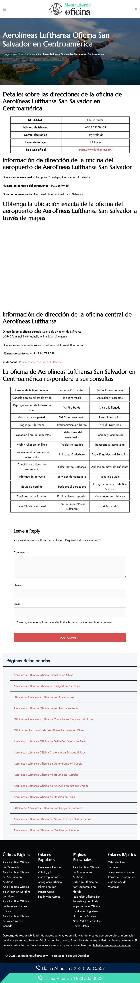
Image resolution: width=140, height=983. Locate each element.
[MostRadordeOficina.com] (70, 9)
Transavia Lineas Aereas (122, 877)
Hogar (6, 54)
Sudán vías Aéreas (49, 896)
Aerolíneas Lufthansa (24, 54)
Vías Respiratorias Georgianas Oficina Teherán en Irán (50, 882)
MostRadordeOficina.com (32, 956)
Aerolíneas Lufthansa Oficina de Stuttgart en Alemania (47, 686)
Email (18, 604)
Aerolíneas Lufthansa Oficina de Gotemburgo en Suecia (48, 763)
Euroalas (113, 867)
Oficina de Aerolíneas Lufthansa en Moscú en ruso (44, 697)
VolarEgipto (45, 872)
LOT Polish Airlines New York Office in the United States (87, 921)
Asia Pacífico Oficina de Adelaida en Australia (16, 877)
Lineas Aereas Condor (121, 872)
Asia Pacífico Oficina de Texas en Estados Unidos (16, 906)
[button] (136, 9)
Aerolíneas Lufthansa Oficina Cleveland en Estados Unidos (49, 752)
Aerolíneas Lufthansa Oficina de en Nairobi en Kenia (46, 708)
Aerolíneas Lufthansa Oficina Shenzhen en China (43, 675)
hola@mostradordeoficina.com (112, 945)
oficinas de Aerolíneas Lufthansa (42, 362)
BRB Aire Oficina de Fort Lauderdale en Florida (85, 887)
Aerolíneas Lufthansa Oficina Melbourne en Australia (46, 775)
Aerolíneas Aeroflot (50, 867)
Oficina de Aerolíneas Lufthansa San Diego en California (48, 808)
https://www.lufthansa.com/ (95, 150)
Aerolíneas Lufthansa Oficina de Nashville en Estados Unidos (51, 786)
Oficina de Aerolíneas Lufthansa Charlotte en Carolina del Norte (53, 719)
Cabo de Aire (116, 862)
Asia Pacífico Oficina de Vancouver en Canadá (16, 921)
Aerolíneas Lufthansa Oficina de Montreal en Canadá (46, 830)
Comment (21, 552)
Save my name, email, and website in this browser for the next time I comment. (65, 622)
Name (19, 585)
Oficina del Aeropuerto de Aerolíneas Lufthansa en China (49, 730)
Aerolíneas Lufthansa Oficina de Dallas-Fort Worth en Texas (50, 741)
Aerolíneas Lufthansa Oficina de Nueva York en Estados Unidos (52, 819)
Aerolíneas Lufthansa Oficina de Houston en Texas (44, 797)
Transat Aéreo (46, 892)
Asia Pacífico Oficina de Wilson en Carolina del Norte (16, 892)
